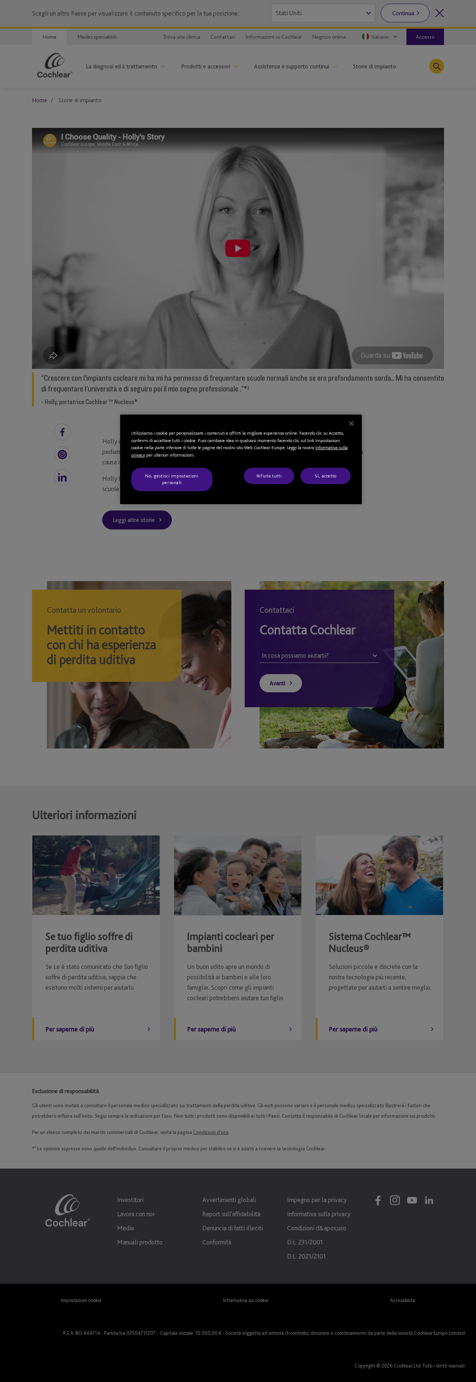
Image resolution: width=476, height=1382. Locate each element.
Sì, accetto (326, 476)
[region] (241, 459)
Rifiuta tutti (269, 476)
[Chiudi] (351, 423)
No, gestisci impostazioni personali (171, 479)
